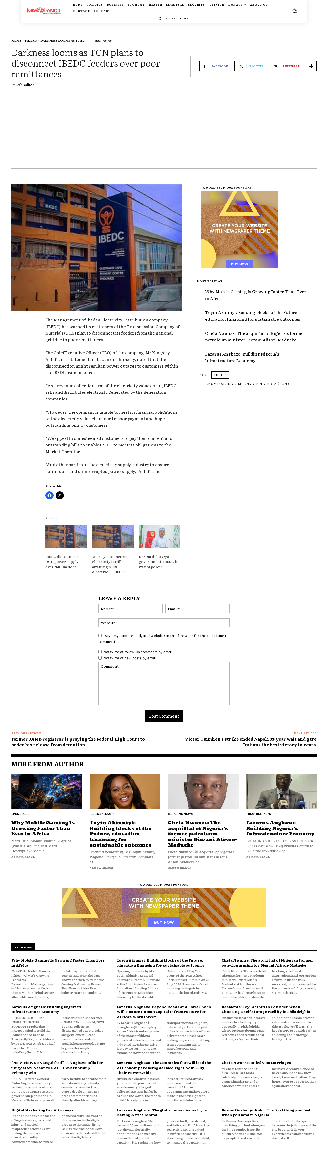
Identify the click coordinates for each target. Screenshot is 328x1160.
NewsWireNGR (23, 856)
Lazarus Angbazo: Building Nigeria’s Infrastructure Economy (242, 357)
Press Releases (102, 814)
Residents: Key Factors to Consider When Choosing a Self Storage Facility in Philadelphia (266, 1009)
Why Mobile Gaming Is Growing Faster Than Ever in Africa (43, 828)
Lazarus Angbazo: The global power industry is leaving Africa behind (162, 1112)
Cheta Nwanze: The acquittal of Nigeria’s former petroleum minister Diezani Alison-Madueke (254, 336)
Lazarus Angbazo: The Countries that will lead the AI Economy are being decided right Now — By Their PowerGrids (164, 1067)
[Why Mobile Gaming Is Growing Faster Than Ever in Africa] (46, 791)
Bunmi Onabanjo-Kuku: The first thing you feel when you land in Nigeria (266, 1112)
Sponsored (20, 814)
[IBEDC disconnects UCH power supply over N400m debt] (66, 537)
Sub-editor (25, 84)
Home (16, 40)
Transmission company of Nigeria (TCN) (244, 383)
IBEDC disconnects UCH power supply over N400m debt (62, 561)
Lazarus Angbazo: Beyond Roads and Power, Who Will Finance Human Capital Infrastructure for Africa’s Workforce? (164, 1011)
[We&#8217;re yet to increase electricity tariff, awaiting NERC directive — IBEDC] (113, 537)
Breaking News (180, 814)
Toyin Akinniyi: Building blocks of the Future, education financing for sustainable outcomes (120, 834)
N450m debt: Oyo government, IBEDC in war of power (159, 561)
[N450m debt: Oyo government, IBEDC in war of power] (159, 537)
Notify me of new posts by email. (130, 658)
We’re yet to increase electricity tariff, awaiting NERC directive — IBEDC (111, 564)
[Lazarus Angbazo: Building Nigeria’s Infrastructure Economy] (281, 791)
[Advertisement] (164, 130)
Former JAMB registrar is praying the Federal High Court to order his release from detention (78, 742)
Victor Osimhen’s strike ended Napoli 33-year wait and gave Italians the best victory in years (251, 742)
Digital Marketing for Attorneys (42, 1109)
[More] (311, 66)
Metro (31, 40)
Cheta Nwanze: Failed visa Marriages (256, 1062)
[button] (295, 11)
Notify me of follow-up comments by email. (138, 652)
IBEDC (220, 374)
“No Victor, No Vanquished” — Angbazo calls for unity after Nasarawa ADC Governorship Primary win (57, 1067)
